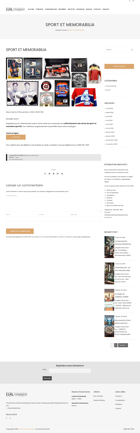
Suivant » (123, 345)
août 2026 (109, 108)
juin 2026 (109, 116)
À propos (118, 396)
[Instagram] (133, 2)
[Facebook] (129, 2)
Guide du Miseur (99, 400)
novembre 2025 (111, 144)
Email (44, 369)
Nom (8, 214)
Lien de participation (16, 159)
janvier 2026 (110, 136)
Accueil (58, 30)
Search (132, 49)
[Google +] (57, 174)
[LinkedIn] (62, 174)
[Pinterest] (53, 174)
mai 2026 (109, 120)
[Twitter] (49, 174)
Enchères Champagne (26, 429)
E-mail (41, 214)
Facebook (108, 217)
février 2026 (110, 132)
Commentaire (11, 196)
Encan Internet (111, 86)
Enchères (118, 404)
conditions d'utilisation (65, 237)
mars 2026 (110, 128)
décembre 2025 (112, 140)
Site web (74, 214)
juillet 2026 (109, 112)
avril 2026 (109, 124)
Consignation (120, 400)
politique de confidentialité (43, 237)
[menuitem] (31, 9)
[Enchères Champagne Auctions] (15, 9)
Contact (118, 408)
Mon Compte (98, 396)
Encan (64, 30)
